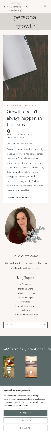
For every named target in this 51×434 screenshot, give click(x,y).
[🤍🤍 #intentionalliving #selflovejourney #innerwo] (31, 361)
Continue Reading (19, 197)
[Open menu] (45, 6)
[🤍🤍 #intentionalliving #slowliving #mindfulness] (8, 361)
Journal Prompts (25, 297)
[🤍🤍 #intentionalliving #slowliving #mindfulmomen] (31, 372)
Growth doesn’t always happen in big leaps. (24, 118)
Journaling (25, 301)
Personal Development (26, 306)
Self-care (25, 310)
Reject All (25, 428)
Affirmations (25, 284)
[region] (25, 410)
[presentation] (25, 68)
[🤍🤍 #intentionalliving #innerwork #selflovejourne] (8, 372)
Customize (25, 420)
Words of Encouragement (22, 105)
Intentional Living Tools (25, 293)
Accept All (25, 412)
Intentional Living (25, 288)
